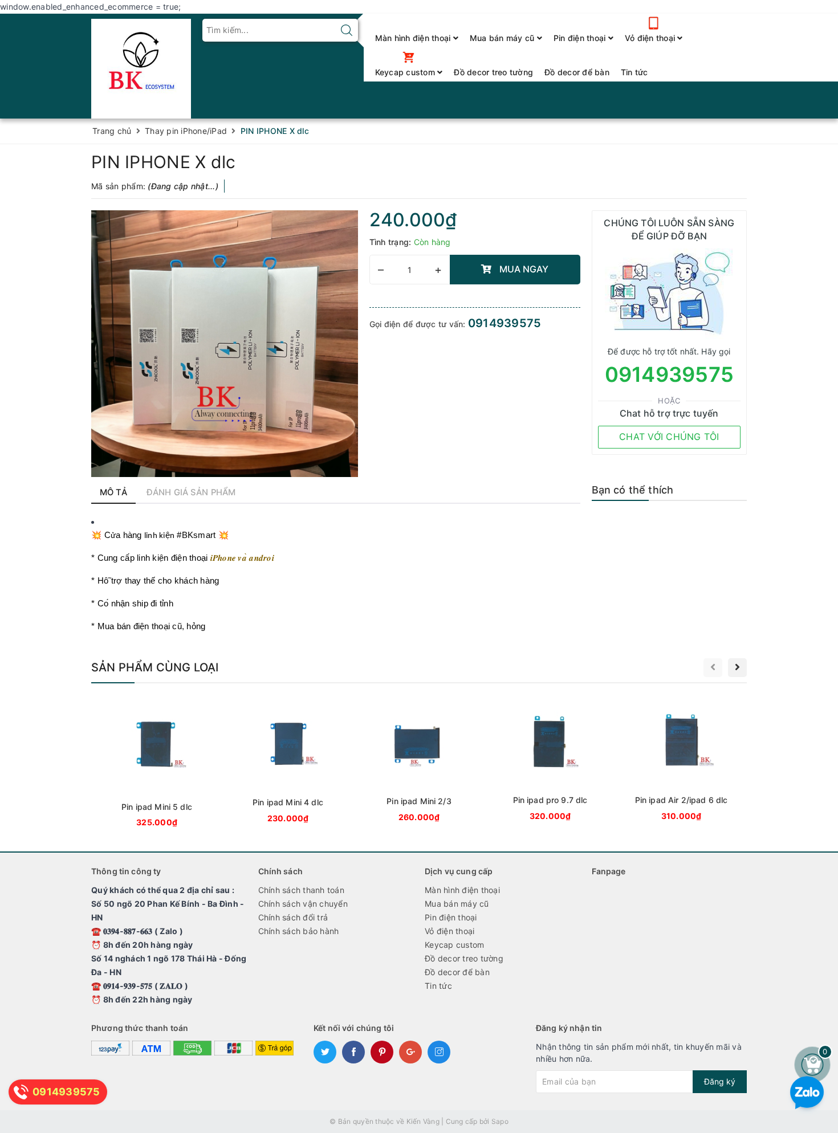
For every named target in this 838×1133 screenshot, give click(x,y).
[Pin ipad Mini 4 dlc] (288, 762)
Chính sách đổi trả (293, 917)
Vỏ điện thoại (651, 38)
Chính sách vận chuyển (303, 903)
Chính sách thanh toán (301, 890)
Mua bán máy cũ (503, 38)
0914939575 (505, 323)
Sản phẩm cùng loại (155, 667)
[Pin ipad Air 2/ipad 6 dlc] (681, 760)
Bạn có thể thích (633, 490)
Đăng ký (719, 1081)
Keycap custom (406, 72)
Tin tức (634, 72)
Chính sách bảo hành (298, 931)
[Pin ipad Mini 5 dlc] (157, 764)
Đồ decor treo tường (493, 72)
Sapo (500, 1121)
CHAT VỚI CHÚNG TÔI (669, 436)
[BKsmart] (141, 65)
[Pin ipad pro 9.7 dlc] (550, 760)
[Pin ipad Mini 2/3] (419, 761)
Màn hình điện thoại (414, 38)
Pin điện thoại (581, 38)
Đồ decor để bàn (576, 72)
